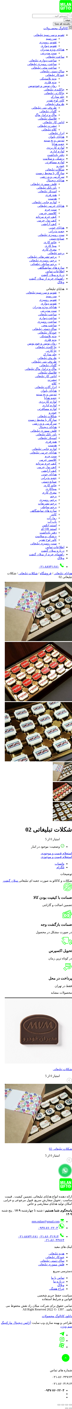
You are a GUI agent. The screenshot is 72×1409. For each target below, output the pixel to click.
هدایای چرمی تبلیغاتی (50, 205)
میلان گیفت (10, 880)
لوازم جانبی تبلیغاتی (44, 202)
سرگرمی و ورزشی (52, 176)
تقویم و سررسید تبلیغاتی (49, 35)
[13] (38, 760)
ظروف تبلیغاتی (54, 104)
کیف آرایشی (49, 224)
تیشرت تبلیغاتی (47, 125)
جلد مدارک (57, 96)
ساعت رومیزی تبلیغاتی (42, 64)
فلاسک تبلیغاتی (47, 118)
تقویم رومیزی (48, 42)
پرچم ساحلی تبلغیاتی (43, 264)
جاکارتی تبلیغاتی (54, 93)
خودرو (60, 165)
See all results (62, 24)
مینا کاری (51, 245)
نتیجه (67, 20)
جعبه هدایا (58, 144)
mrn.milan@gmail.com (46, 1221)
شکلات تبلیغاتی (54, 169)
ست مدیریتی (48, 53)
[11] (38, 640)
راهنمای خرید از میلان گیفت (46, 278)
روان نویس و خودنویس (42, 85)
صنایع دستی (56, 238)
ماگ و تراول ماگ (46, 115)
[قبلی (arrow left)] (70, 1408)
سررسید (51, 38)
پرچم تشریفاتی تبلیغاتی (42, 256)
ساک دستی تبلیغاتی (52, 71)
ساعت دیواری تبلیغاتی (43, 60)
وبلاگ (60, 282)
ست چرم (51, 209)
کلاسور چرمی (48, 213)
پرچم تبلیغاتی (56, 253)
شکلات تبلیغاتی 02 (60, 1148)
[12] (38, 700)
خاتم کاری (50, 242)
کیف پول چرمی (47, 220)
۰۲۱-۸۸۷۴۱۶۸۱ (49, 566)
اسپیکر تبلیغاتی (47, 191)
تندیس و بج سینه (54, 140)
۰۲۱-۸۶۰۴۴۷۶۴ (54, 1240)
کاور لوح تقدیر (55, 100)
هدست (52, 198)
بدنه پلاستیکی (48, 78)
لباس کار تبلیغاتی (53, 122)
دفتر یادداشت (55, 155)
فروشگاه (45, 573)
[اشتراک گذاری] (62, 1404)
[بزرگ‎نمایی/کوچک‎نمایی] (70, 1404)
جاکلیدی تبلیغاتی (54, 89)
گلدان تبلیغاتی (48, 111)
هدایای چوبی (56, 227)
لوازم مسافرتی (54, 162)
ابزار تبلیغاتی (56, 133)
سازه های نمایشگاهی (51, 267)
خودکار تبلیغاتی (54, 75)
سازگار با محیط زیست (50, 173)
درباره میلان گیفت (52, 275)
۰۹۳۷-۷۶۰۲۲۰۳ (48, 1227)
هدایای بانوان (56, 136)
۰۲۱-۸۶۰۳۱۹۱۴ (49, 1236)
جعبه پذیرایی (56, 231)
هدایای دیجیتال (55, 180)
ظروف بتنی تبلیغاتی (44, 107)
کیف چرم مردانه (46, 216)
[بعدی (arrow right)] (66, 1408)
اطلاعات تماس (54, 271)
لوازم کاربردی (55, 147)
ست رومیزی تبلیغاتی (51, 235)
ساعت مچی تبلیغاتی (44, 67)
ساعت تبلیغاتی (55, 56)
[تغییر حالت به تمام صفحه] (66, 1404)
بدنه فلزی (50, 82)
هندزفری (51, 195)
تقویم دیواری (49, 45)
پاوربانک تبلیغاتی (46, 187)
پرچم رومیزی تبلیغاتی (43, 260)
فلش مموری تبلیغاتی (43, 184)
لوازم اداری (57, 151)
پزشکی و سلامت (53, 158)
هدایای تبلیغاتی (63, 573)
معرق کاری (49, 249)
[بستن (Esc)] (58, 1404)
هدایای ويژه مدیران (52, 49)
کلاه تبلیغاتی (49, 129)
